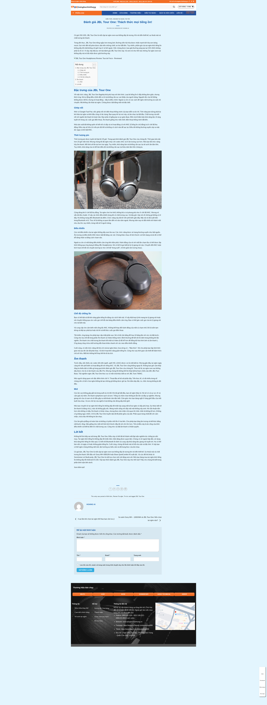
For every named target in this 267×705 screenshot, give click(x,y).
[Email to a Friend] (118, 489)
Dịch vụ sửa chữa (166, 13)
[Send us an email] (193, 1)
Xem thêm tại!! (79, 467)
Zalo (262, 673)
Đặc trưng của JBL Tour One (86, 68)
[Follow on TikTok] (191, 1)
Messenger (262, 687)
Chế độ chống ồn (85, 77)
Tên (78, 555)
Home (115, 13)
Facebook (262, 680)
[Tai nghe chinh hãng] (83, 6)
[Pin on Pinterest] (121, 489)
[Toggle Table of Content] (93, 65)
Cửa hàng (124, 13)
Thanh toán (98, 612)
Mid (81, 82)
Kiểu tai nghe (150, 13)
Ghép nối (83, 70)
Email (107, 555)
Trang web (137, 555)
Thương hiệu (135, 13)
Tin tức (127, 19)
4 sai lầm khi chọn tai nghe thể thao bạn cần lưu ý (95, 519)
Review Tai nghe (118, 19)
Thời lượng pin (84, 72)
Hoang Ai (126, 28)
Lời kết (79, 84)
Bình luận (80, 537)
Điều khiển (83, 75)
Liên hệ (179, 13)
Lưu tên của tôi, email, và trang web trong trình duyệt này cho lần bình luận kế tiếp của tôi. (112, 565)
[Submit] (174, 7)
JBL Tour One (88, 452)
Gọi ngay (262, 693)
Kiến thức (190, 13)
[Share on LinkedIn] (125, 489)
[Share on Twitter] (114, 489)
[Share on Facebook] (110, 489)
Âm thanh (80, 79)
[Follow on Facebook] (189, 1)
